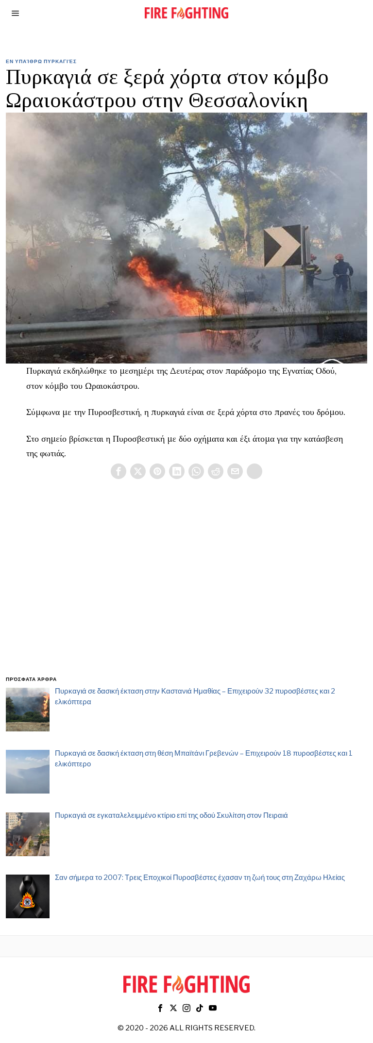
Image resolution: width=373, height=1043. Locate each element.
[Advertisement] (187, 589)
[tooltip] (118, 471)
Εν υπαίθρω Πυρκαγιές (41, 61)
